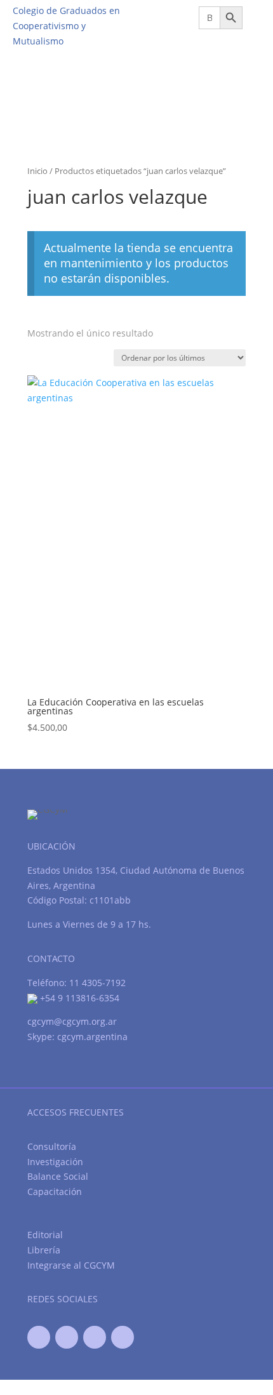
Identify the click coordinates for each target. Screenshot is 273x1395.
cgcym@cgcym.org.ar (72, 1021)
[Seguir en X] (66, 1337)
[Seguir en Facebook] (38, 1337)
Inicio (37, 171)
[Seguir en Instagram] (122, 1337)
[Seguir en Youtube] (94, 1337)
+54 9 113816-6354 (78, 998)
